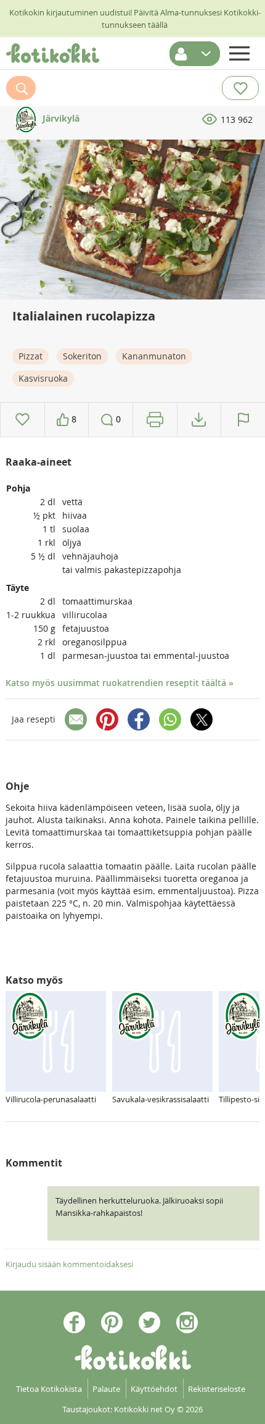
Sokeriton (82, 356)
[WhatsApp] (170, 719)
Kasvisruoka (43, 378)
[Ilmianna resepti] (243, 419)
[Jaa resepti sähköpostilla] (76, 719)
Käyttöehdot (154, 1388)
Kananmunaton (154, 356)
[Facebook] (139, 719)
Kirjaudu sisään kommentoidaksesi (69, 1264)
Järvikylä (60, 118)
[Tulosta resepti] (155, 419)
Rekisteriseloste (216, 1388)
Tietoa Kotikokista (49, 1388)
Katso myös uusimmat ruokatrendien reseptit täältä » (120, 683)
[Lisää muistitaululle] (22, 419)
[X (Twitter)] (201, 719)
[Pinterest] (107, 719)
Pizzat (30, 356)
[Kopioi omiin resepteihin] (199, 419)
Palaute (106, 1388)
